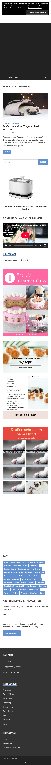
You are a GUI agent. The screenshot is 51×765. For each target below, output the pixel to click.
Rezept (23, 583)
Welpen (15, 593)
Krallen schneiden (25, 576)
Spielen (6, 589)
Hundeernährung (10, 569)
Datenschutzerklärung (29, 627)
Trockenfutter (33, 589)
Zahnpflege (33, 593)
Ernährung (40, 562)
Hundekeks (29, 572)
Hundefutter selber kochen (13, 572)
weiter (6, 151)
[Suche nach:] (25, 162)
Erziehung (15, 123)
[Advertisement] (25, 48)
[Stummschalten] (41, 245)
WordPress (17, 762)
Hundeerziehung (23, 569)
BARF (6, 562)
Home (5, 739)
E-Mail (6, 614)
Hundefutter (36, 569)
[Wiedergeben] (6, 245)
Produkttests (8, 711)
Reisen (6, 715)
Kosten (14, 576)
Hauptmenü (12, 78)
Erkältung (31, 562)
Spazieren (42, 586)
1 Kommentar (16, 133)
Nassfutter (37, 579)
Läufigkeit (15, 579)
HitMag (24, 762)
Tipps (14, 589)
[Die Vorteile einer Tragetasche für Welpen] (25, 106)
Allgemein (6, 123)
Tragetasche (22, 589)
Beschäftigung (15, 562)
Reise (17, 583)
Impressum (7, 743)
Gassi (25, 565)
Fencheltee (17, 565)
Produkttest (8, 583)
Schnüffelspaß (9, 586)
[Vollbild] (45, 245)
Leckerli (7, 579)
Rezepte (31, 583)
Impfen (6, 576)
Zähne (42, 593)
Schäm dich (20, 586)
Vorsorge (7, 593)
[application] (25, 235)
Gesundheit (34, 565)
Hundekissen (39, 572)
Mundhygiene (26, 579)
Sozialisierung (31, 586)
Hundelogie (14, 758)
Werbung (24, 593)
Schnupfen (40, 583)
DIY (24, 562)
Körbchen (37, 576)
